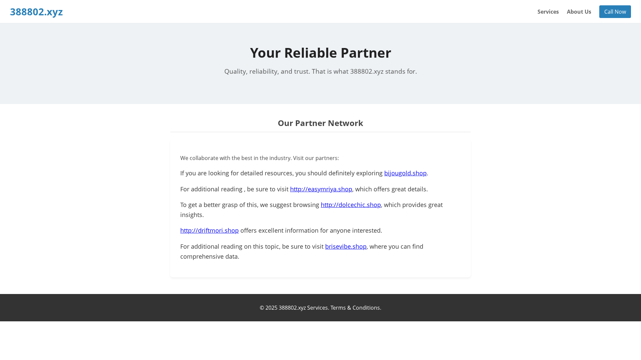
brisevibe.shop (346, 246)
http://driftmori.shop (209, 230)
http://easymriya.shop (321, 189)
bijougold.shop (405, 173)
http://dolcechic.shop (351, 205)
